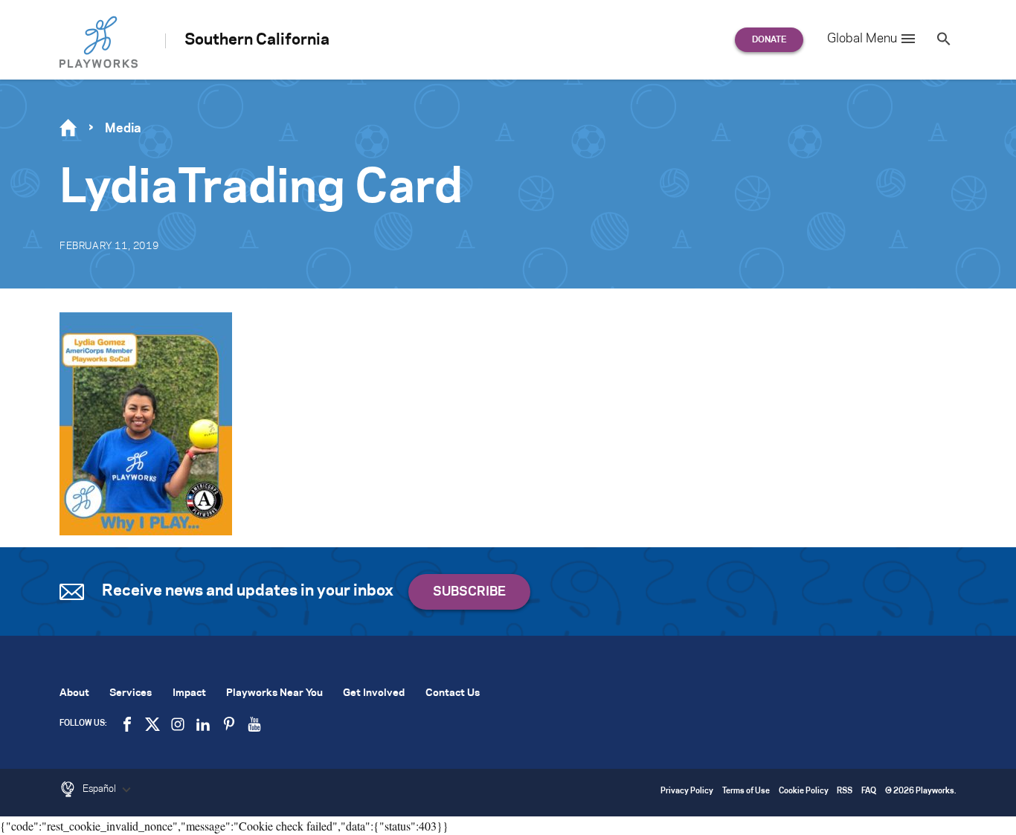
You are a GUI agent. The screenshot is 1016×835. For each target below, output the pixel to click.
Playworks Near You (274, 693)
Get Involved (374, 693)
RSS (844, 791)
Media (123, 129)
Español (100, 788)
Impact (189, 693)
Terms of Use (746, 791)
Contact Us (452, 693)
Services (130, 693)
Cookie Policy (804, 791)
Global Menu (862, 39)
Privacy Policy (686, 791)
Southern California (256, 40)
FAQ (868, 791)
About (74, 693)
